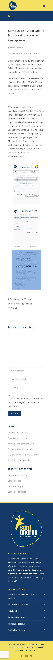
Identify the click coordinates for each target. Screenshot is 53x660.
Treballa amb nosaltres (19, 630)
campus (11, 53)
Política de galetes (16, 623)
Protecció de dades (16, 617)
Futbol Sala (21, 53)
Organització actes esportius (21, 449)
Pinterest (14, 303)
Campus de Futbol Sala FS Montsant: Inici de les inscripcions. (26, 35)
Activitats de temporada (19, 460)
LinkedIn (28, 303)
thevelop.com (23, 650)
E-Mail (13, 308)
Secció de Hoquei (16, 486)
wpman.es (33, 650)
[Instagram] (26, 655)
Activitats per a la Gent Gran (21, 443)
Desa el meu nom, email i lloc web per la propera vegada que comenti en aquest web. (26, 402)
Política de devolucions (18, 604)
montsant (32, 53)
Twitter (27, 299)
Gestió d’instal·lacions (17, 432)
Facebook (14, 299)
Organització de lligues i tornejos (23, 454)
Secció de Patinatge (17, 491)
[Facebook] (21, 655)
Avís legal (12, 611)
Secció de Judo (14, 480)
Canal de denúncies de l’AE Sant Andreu (22, 596)
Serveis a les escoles (17, 438)
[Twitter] (31, 655)
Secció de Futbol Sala (17, 475)
